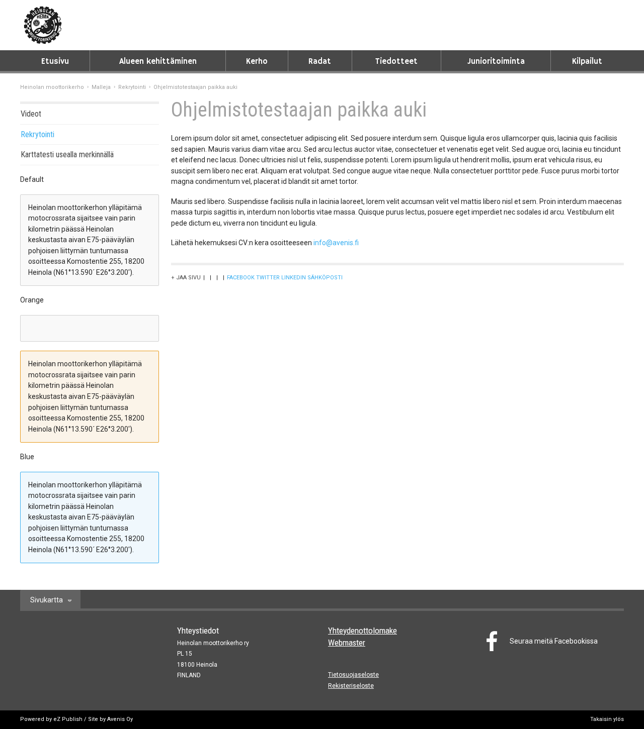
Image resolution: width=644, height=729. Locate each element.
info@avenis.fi (336, 243)
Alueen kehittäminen (158, 61)
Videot (31, 114)
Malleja (101, 87)
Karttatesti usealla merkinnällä (67, 154)
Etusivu (55, 61)
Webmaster (346, 643)
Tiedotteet (396, 61)
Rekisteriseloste (351, 685)
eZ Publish (68, 719)
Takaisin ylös (607, 719)
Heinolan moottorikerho (52, 87)
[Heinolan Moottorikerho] (42, 25)
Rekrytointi (132, 87)
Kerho (257, 61)
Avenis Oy (120, 719)
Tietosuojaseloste (353, 674)
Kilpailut (587, 61)
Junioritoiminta (496, 61)
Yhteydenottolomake (362, 631)
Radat (319, 61)
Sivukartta (46, 600)
